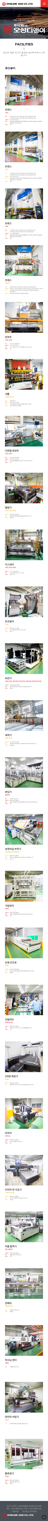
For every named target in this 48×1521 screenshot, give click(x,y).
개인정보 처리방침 (29, 1511)
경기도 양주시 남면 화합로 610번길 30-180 (24, 1506)
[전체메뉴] (44, 3)
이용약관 (15, 1511)
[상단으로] (44, 1517)
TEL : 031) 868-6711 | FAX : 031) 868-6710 (24, 1509)
